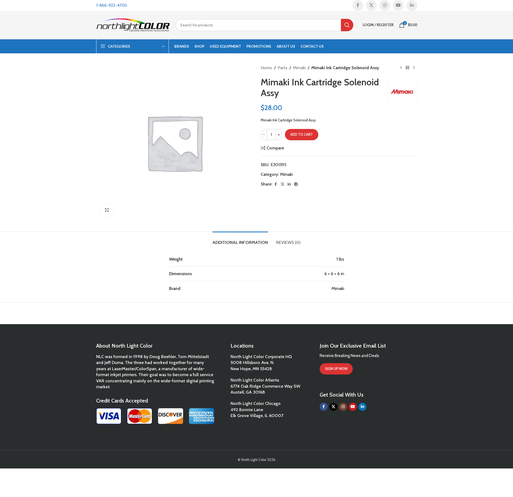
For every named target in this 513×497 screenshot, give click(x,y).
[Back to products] (407, 68)
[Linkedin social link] (411, 5)
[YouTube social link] (398, 5)
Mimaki (299, 67)
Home (266, 67)
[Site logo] (133, 24)
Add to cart (301, 134)
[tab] (240, 240)
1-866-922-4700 (111, 5)
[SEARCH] (347, 25)
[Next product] (414, 68)
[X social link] (371, 5)
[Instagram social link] (384, 5)
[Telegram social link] (295, 184)
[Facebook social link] (358, 5)
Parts (282, 67)
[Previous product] (401, 68)
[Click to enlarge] (107, 210)
